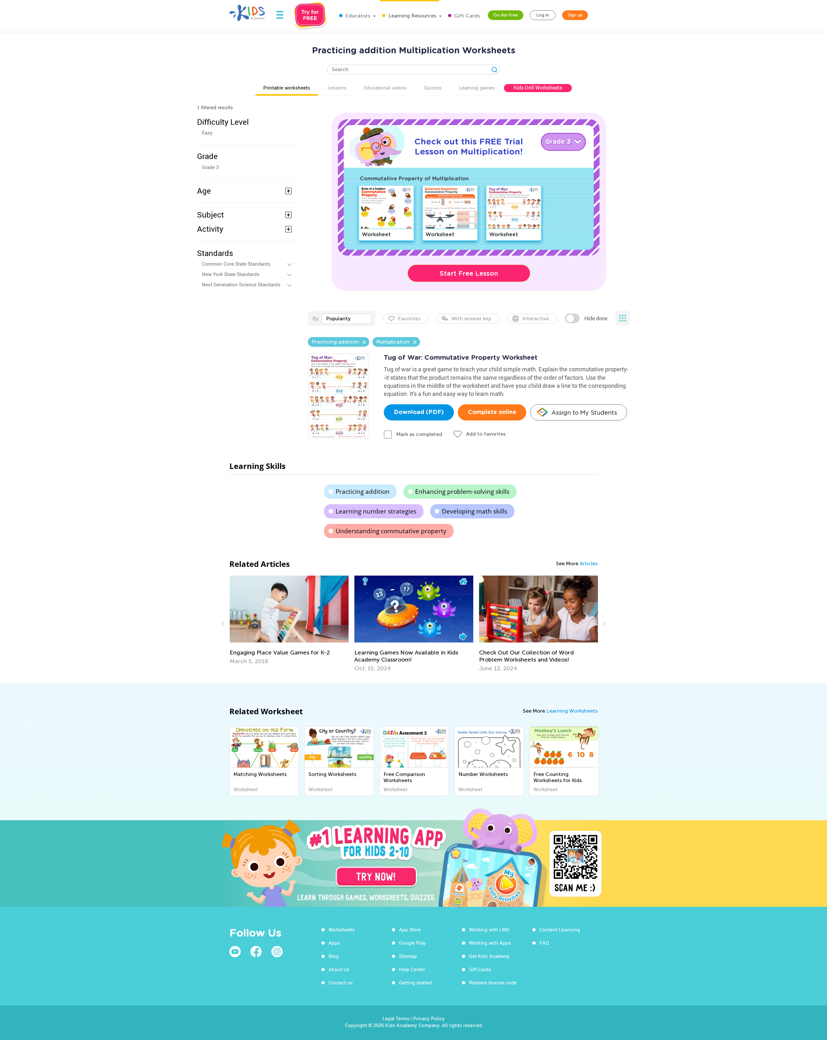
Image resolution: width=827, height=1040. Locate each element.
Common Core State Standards (236, 263)
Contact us (341, 982)
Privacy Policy (429, 1018)
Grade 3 (210, 167)
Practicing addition (363, 491)
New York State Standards (230, 274)
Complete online (492, 412)
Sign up (575, 15)
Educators (357, 16)
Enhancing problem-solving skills (462, 491)
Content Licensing (559, 929)
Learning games (477, 87)
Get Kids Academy (489, 956)
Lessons (337, 87)
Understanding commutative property (391, 531)
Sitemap (408, 956)
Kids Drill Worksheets (538, 87)
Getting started (415, 982)
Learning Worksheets (572, 711)
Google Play (412, 942)
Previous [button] (223, 624)
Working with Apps (490, 942)
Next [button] (603, 624)
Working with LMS (489, 929)
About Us (339, 969)
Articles (589, 563)
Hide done (595, 318)
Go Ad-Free (505, 15)
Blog (334, 956)
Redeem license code (493, 982)
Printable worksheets (286, 87)
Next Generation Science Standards (241, 284)
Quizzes (433, 87)
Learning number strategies (376, 511)
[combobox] (347, 318)
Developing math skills (474, 511)
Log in (542, 15)
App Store (410, 929)
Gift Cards (466, 16)
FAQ (544, 942)
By (315, 318)
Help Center (412, 969)
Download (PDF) (419, 412)
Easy (207, 132)
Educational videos (385, 87)
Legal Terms (395, 1018)
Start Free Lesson (469, 273)
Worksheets (342, 929)
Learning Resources (411, 16)
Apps (334, 942)
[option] (289, 620)
